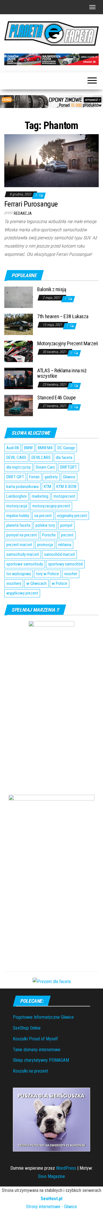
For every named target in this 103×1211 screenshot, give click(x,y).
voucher (70, 573)
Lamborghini (16, 496)
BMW (28, 447)
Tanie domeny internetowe (36, 1049)
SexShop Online (27, 1028)
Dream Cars (45, 467)
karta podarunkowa (22, 486)
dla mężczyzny (18, 467)
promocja (45, 544)
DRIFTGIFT (68, 467)
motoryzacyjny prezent (51, 506)
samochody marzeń (22, 554)
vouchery (13, 583)
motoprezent (64, 496)
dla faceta (64, 457)
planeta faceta (18, 525)
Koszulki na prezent (30, 1071)
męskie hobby (17, 515)
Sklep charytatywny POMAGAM (41, 1060)
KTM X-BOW (66, 486)
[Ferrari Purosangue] (51, 160)
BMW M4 (45, 447)
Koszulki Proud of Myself (35, 1038)
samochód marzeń (59, 554)
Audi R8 (12, 447)
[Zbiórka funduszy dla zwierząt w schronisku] (51, 1119)
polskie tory (45, 525)
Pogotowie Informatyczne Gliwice (43, 1017)
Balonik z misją (51, 289)
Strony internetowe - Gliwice (51, 1206)
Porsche (49, 535)
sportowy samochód (65, 564)
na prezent (43, 515)
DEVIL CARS (16, 457)
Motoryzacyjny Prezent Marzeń (67, 343)
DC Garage (66, 447)
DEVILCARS (41, 457)
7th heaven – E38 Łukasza (62, 316)
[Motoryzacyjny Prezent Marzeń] (18, 351)
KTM (47, 486)
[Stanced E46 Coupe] (18, 405)
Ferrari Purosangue (31, 204)
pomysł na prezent (21, 535)
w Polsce (59, 583)
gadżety (51, 476)
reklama (64, 544)
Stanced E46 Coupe (56, 398)
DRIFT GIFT (15, 476)
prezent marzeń (19, 544)
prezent (67, 535)
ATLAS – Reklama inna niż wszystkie (61, 373)
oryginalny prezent (72, 515)
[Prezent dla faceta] (52, 981)
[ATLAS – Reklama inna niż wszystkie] (18, 378)
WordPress (66, 1168)
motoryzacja (16, 506)
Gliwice (69, 476)
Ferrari (34, 476)
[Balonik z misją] (18, 296)
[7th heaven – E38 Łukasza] (18, 323)
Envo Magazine (51, 1176)
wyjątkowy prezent (22, 593)
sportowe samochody (24, 564)
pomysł (66, 525)
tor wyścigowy (18, 573)
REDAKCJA (23, 213)
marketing (40, 496)
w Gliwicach (36, 583)
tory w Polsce (47, 573)
